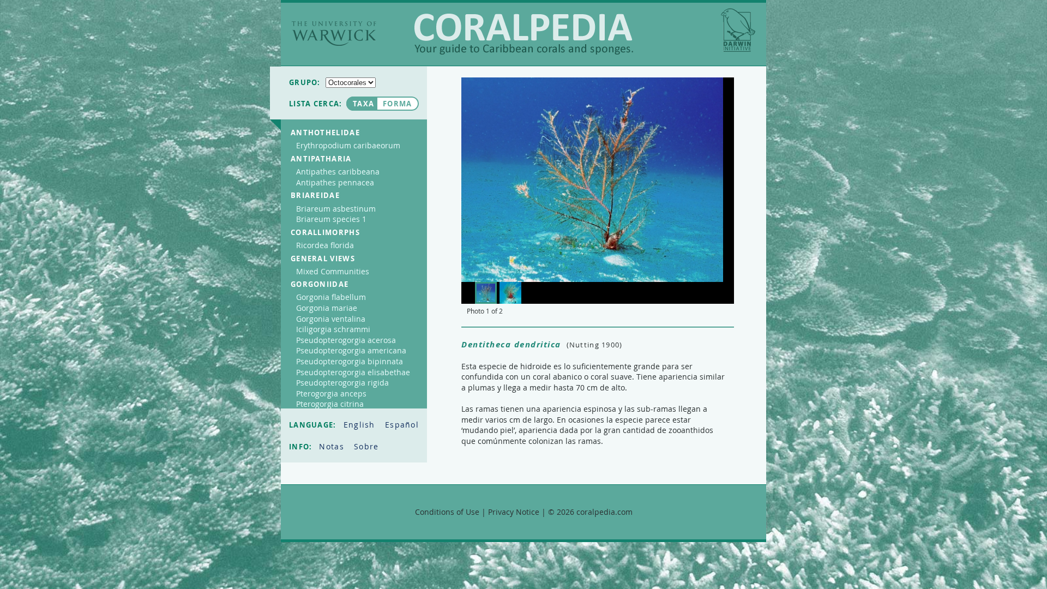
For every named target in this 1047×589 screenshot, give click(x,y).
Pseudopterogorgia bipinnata (349, 361)
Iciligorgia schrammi (333, 329)
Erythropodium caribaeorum (348, 145)
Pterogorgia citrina (330, 404)
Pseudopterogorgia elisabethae (353, 372)
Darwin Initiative (738, 30)
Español (402, 424)
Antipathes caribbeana (338, 171)
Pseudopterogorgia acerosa (346, 340)
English (361, 424)
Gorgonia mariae (326, 308)
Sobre (366, 446)
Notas (333, 446)
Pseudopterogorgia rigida (342, 382)
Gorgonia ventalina (330, 319)
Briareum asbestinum (336, 208)
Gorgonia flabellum (331, 297)
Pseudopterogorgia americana (351, 350)
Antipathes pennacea (335, 182)
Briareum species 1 (331, 219)
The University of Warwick (334, 33)
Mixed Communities (332, 271)
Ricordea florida (325, 245)
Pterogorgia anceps (331, 393)
